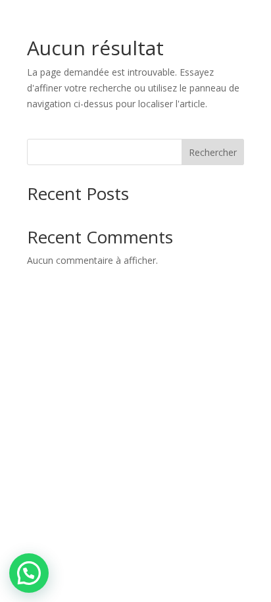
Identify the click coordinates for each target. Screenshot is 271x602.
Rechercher (213, 152)
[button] (29, 573)
